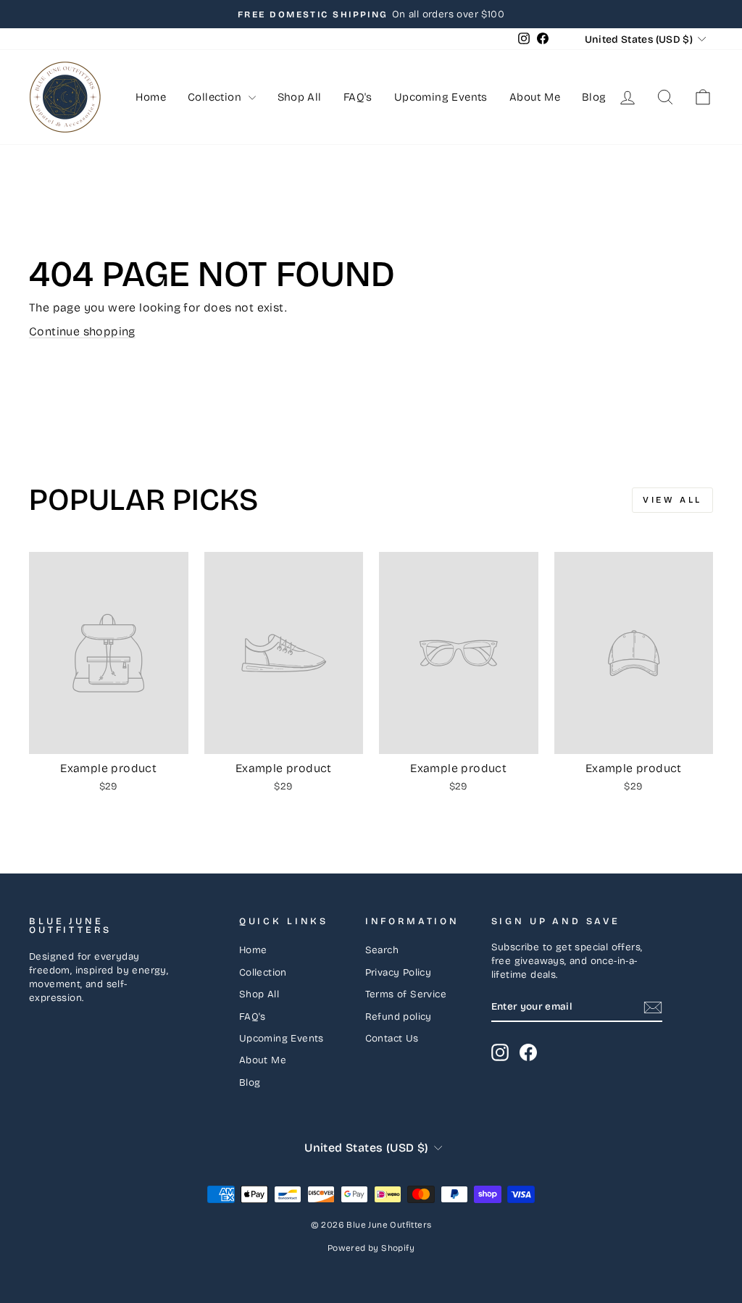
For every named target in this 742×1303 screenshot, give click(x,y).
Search (382, 950)
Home (151, 97)
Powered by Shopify (371, 1248)
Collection (216, 97)
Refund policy (398, 1016)
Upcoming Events (441, 97)
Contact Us (392, 1038)
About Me (534, 97)
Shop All (300, 97)
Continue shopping (82, 331)
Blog (594, 97)
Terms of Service (405, 994)
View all (672, 500)
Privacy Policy (398, 972)
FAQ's (357, 97)
